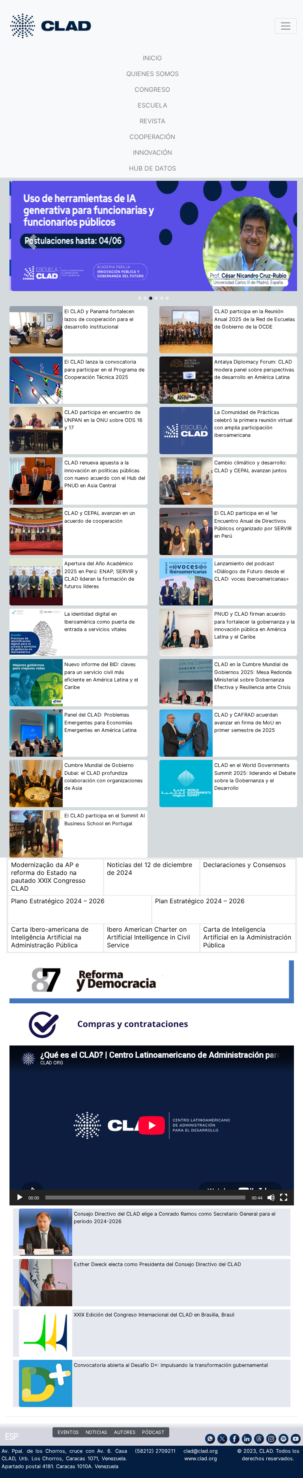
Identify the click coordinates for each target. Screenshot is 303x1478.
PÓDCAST (153, 1432)
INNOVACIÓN (152, 152)
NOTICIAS (96, 1432)
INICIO (152, 58)
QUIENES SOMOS (152, 74)
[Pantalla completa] (284, 1197)
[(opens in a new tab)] (153, 236)
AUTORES (124, 1432)
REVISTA (152, 121)
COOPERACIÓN (152, 137)
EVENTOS (68, 1432)
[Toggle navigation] (286, 26)
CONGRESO (152, 89)
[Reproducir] (20, 1197)
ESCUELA (152, 105)
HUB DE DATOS (152, 168)
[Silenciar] (271, 1197)
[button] (30, 242)
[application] (151, 1125)
